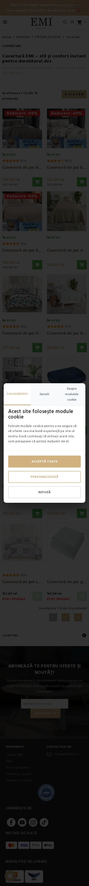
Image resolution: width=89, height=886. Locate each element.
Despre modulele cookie (72, 394)
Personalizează (44, 477)
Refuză (44, 492)
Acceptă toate (44, 461)
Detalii (44, 394)
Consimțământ (17, 394)
